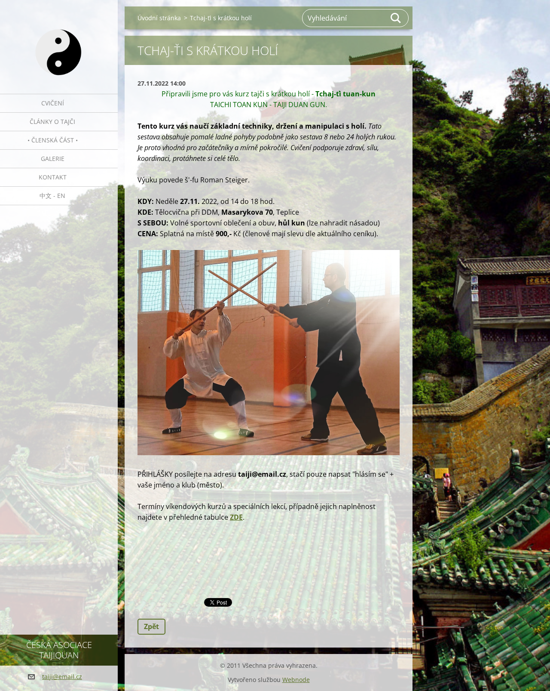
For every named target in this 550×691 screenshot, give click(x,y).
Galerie (52, 158)
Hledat (396, 18)
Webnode (296, 680)
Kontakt (53, 177)
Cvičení (52, 103)
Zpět (151, 626)
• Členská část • (53, 140)
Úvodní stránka (159, 18)
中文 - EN (52, 195)
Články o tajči (52, 121)
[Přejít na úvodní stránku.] (59, 41)
